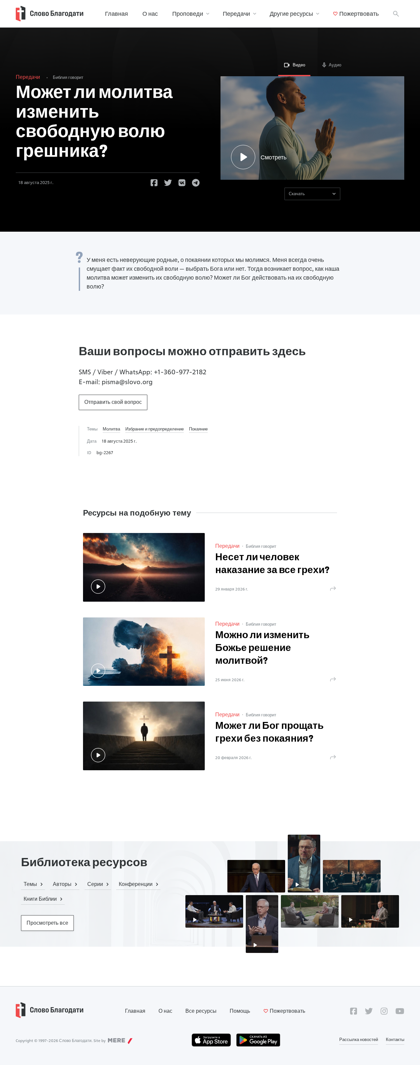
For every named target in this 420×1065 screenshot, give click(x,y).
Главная (116, 13)
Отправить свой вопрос (113, 402)
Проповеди (187, 13)
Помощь (240, 1011)
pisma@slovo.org (127, 382)
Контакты (395, 1039)
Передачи (236, 13)
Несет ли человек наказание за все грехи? (272, 564)
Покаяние (198, 428)
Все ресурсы (201, 1011)
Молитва (111, 428)
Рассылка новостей (358, 1039)
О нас (150, 13)
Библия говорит (68, 77)
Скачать (297, 193)
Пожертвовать (359, 13)
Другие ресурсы (291, 13)
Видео (299, 64)
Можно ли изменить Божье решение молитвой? (262, 648)
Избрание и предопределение (154, 428)
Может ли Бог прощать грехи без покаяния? (269, 732)
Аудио (335, 64)
